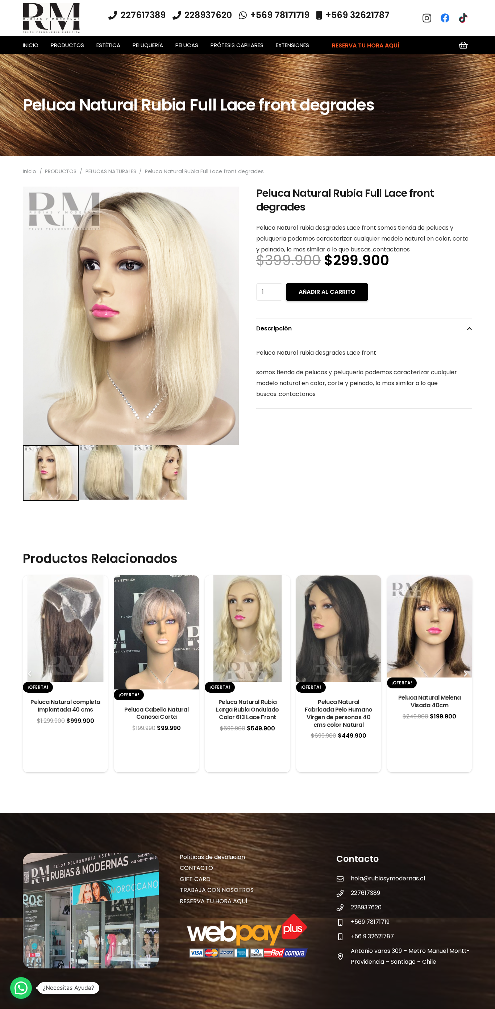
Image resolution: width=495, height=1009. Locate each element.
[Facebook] (445, 18)
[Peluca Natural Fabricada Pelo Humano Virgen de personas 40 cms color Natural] (338, 580)
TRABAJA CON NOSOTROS (217, 890)
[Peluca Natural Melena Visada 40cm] (429, 580)
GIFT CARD (195, 879)
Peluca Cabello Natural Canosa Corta (156, 713)
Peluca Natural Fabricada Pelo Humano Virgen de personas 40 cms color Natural (339, 713)
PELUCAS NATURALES (111, 171)
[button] (87, 45)
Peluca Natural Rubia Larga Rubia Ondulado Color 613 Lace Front (247, 709)
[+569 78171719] (343, 922)
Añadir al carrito (327, 292)
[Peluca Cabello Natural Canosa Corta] (156, 580)
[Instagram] (427, 18)
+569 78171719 (370, 922)
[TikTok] (463, 18)
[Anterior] (30, 674)
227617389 (365, 893)
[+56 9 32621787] (343, 936)
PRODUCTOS (60, 171)
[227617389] (343, 893)
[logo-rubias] (51, 18)
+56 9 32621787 (372, 936)
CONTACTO (196, 868)
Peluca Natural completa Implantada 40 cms (65, 706)
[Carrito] (463, 45)
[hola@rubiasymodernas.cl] (343, 878)
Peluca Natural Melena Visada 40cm (429, 701)
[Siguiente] (465, 674)
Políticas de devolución (212, 857)
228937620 (366, 907)
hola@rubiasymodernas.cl (388, 878)
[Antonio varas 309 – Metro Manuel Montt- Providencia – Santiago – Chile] (343, 956)
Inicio (29, 171)
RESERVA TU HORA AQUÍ (214, 901)
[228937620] (343, 907)
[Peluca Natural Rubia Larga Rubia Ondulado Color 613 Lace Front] (247, 580)
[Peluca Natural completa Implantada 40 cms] (65, 580)
